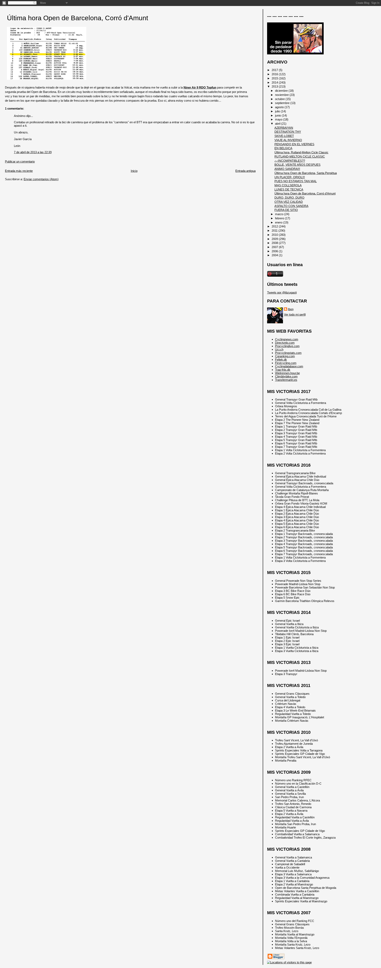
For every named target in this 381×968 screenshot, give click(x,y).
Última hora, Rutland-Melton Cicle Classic (301, 152)
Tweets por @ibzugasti (282, 292)
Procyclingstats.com (288, 352)
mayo (279, 119)
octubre (280, 99)
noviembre (282, 94)
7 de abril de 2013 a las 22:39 (33, 152)
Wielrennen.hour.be (287, 373)
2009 (275, 239)
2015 (275, 78)
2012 (275, 226)
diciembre (282, 90)
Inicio (134, 170)
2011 (275, 230)
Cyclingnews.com (286, 339)
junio (278, 115)
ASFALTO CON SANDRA (291, 206)
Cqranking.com (285, 356)
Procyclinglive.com (287, 346)
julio (278, 111)
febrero (280, 218)
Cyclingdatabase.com (289, 366)
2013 (275, 86)
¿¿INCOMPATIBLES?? (289, 160)
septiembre (282, 103)
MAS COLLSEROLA (288, 185)
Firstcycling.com (285, 363)
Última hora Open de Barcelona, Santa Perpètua (305, 173)
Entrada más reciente (19, 170)
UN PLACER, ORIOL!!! (289, 177)
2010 (275, 234)
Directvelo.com (285, 342)
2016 (275, 74)
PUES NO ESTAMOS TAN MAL (295, 181)
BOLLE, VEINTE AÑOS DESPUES (297, 164)
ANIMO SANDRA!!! (287, 168)
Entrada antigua (245, 170)
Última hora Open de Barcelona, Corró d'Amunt (77, 18)
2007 (275, 247)
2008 (275, 243)
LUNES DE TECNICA (288, 189)
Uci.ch (279, 349)
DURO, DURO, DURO (289, 197)
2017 (275, 70)
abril (278, 123)
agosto (280, 107)
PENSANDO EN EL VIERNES (294, 144)
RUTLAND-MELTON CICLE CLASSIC (299, 156)
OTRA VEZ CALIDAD (288, 201)
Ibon (290, 309)
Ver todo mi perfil (295, 314)
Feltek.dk (281, 359)
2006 (275, 251)
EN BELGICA (283, 148)
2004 (275, 255)
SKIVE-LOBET (284, 136)
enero (279, 222)
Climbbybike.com (286, 376)
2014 (275, 82)
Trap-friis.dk (282, 369)
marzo (279, 214)
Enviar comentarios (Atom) (41, 179)
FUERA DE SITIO (286, 210)
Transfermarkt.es (286, 379)
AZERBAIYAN (283, 127)
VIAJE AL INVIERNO (288, 140)
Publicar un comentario (20, 161)
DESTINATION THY (287, 131)
